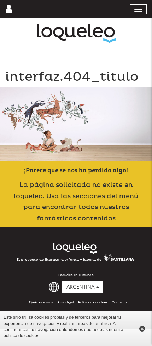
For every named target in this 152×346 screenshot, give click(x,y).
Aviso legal (65, 302)
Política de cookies (92, 302)
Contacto (119, 302)
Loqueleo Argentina (76, 33)
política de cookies (21, 335)
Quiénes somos (41, 302)
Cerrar (142, 329)
